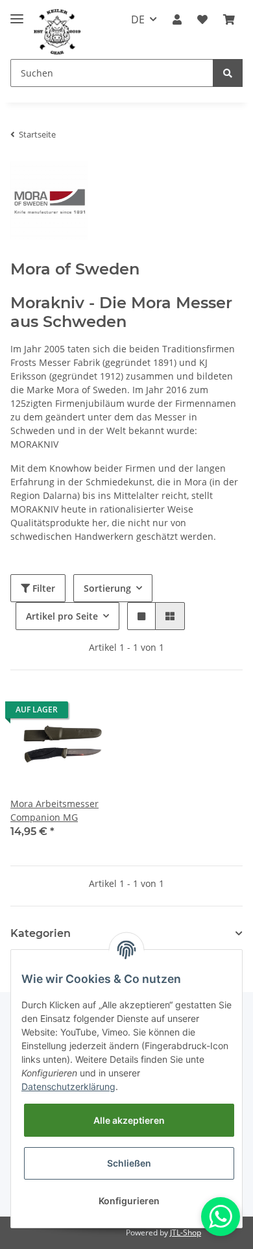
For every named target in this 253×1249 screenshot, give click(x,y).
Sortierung (107, 588)
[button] (177, 19)
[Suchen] (228, 73)
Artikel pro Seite (62, 616)
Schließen (129, 1163)
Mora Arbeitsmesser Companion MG (54, 810)
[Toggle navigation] (16, 13)
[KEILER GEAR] (57, 32)
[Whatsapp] (220, 1216)
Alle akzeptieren (129, 1120)
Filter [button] (42, 588)
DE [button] (138, 19)
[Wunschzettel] (202, 19)
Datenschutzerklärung (68, 1086)
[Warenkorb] (229, 19)
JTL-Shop (185, 1232)
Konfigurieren (129, 1200)
